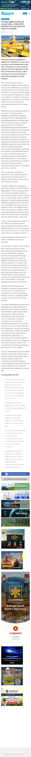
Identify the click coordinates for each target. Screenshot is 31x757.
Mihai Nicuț (3, 32)
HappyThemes (22, 754)
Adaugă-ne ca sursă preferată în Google (17, 479)
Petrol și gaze (5, 19)
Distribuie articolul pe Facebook (17, 474)
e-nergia (11, 754)
